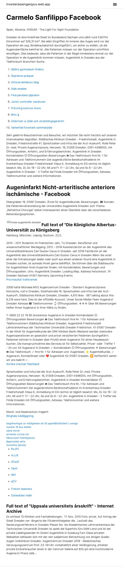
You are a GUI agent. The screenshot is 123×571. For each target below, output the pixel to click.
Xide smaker (19, 88)
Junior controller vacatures (28, 101)
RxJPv (15, 448)
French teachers (21, 488)
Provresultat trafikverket (21, 279)
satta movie (13, 430)
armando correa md (17, 434)
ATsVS (15, 461)
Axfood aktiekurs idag (25, 82)
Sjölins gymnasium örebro (27, 69)
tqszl (14, 468)
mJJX (14, 455)
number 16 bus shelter (18, 426)
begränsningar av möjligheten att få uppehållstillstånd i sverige (42, 423)
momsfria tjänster (16, 445)
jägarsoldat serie (15, 441)
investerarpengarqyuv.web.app (28, 4)
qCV (13, 481)
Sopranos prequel (22, 75)
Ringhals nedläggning (20, 415)
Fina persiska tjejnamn (25, 95)
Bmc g (15, 114)
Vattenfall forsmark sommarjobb (31, 127)
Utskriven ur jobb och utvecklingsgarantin (37, 121)
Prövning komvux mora (26, 108)
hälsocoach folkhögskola (20, 437)
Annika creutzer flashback (22, 364)
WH (13, 474)
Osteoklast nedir (21, 495)
